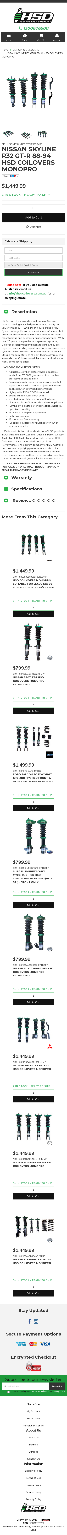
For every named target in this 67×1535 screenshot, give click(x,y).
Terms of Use (33, 1477)
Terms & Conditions (40, 1391)
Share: (6, 176)
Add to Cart (33, 217)
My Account (33, 1411)
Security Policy (33, 1499)
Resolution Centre (34, 1425)
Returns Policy (33, 1492)
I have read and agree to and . (38, 1391)
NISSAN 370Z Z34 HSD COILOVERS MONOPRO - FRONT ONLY (29, 681)
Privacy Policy (59, 1391)
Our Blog (33, 1451)
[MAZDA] (49, 1143)
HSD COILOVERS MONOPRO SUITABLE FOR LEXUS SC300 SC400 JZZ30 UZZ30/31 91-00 (33, 584)
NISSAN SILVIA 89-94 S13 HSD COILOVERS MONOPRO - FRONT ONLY (33, 972)
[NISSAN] (49, 657)
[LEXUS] (49, 560)
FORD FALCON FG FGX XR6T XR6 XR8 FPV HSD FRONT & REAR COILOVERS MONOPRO (33, 778)
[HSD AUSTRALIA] (34, 15)
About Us (33, 1437)
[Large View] (8, 134)
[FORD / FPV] (49, 754)
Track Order (33, 1418)
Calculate (33, 272)
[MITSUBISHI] (49, 1046)
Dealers (33, 1444)
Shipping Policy (33, 1470)
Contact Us (33, 1458)
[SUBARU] (49, 852)
